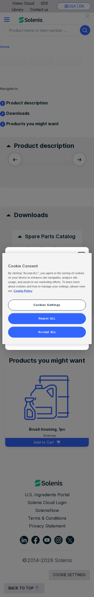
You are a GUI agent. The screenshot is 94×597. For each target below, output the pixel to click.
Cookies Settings (47, 305)
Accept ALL (47, 332)
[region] (47, 298)
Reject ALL (47, 318)
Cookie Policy (23, 290)
